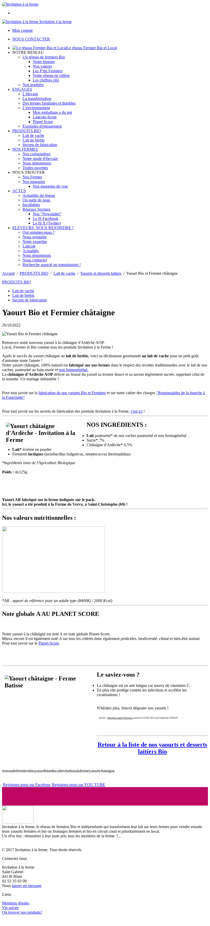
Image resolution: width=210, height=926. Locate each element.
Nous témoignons (37, 163)
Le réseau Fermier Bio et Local (92, 48)
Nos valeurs (42, 66)
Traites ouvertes (35, 168)
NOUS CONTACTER (31, 39)
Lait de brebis (34, 140)
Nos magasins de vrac (50, 186)
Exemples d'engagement (42, 126)
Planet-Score (48, 643)
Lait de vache (33, 135)
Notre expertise (35, 241)
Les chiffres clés (46, 80)
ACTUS (19, 191)
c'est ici (136, 411)
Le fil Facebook (45, 218)
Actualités (31, 251)
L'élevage (30, 94)
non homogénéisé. (73, 370)
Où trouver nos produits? (22, 912)
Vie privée (10, 907)
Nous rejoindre (35, 237)
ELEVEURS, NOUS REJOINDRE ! (43, 228)
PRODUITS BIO (26, 131)
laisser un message (26, 885)
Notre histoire (44, 61)
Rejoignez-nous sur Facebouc (27, 784)
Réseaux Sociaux (36, 209)
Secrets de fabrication (40, 145)
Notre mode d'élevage (40, 158)
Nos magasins (34, 181)
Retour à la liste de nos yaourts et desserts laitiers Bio (152, 748)
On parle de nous (36, 200)
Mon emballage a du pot (52, 112)
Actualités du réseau (39, 195)
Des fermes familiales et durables (49, 103)
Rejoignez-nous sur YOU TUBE (78, 784)
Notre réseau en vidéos (51, 75)
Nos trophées (33, 85)
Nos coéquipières (36, 154)
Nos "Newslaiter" (47, 214)
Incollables (31, 204)
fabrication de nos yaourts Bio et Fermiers (72, 393)
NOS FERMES (25, 149)
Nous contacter (35, 260)
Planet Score (43, 121)
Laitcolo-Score (45, 117)
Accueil (8, 273)
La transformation (37, 98)
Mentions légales (15, 903)
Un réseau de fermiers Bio (44, 57)
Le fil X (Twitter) (47, 223)
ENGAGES (22, 89)
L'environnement (36, 108)
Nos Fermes (32, 177)
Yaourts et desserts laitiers (100, 273)
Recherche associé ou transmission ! (52, 264)
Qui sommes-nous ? (39, 232)
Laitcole (29, 246)
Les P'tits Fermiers (47, 71)
